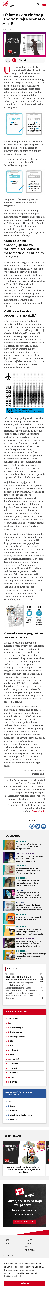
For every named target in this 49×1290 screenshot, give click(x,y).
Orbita (28, 1247)
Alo (11, 1023)
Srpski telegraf (16, 1027)
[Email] (43, 826)
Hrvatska (13, 1110)
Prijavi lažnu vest (24, 1222)
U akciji (28, 1243)
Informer (13, 1018)
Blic (11, 1045)
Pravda (13, 1082)
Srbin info (15, 1059)
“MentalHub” (38, 811)
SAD (11, 1101)
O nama (6, 1243)
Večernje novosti (17, 1036)
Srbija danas (16, 1032)
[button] (44, 4)
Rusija (12, 1106)
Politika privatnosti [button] (12, 1276)
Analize (28, 1240)
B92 (11, 1041)
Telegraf (14, 1050)
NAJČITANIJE (12, 835)
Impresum (7, 1240)
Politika (14, 1073)
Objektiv (14, 1064)
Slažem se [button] (24, 1283)
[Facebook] (32, 826)
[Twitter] (37, 826)
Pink (12, 1055)
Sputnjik (14, 1068)
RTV (12, 1077)
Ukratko (13, 968)
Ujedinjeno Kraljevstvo (21, 1115)
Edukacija (30, 1250)
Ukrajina (13, 1119)
